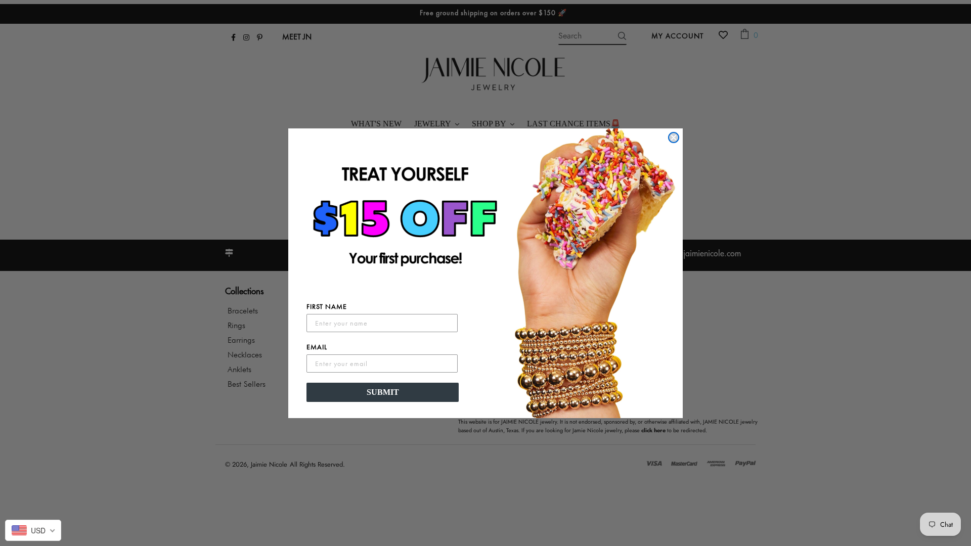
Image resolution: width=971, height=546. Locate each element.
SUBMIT (383, 392)
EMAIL (316, 346)
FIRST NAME (326, 306)
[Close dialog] (674, 137)
